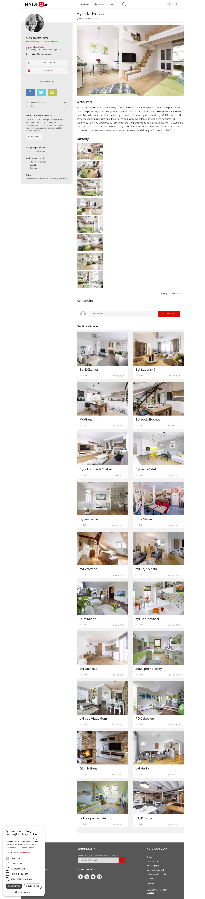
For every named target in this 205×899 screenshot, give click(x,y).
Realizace (85, 4)
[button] (24, 892)
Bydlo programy (154, 861)
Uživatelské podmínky (156, 870)
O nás (149, 857)
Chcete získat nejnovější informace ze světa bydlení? (98, 856)
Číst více (35, 137)
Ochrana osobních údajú (157, 874)
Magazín (112, 4)
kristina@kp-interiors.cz (40, 54)
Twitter (41, 92)
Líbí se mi (171, 314)
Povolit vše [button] (14, 886)
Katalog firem (99, 4)
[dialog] (24, 861)
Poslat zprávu (49, 63)
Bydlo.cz (150, 893)
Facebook (30, 92)
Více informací (25, 852)
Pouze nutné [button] (32, 886)
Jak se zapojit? (153, 866)
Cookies (150, 879)
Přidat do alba (98, 155)
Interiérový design (37, 151)
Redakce (150, 883)
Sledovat (48, 71)
